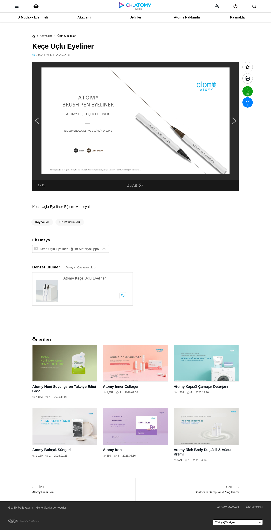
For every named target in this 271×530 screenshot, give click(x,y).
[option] (135, 120)
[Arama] (254, 6)
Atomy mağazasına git (79, 267)
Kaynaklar (46, 35)
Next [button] (234, 121)
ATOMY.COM (254, 507)
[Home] (36, 6)
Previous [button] (36, 121)
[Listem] (216, 6)
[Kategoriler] (17, 6)
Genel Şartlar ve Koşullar (51, 507)
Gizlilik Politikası (19, 507)
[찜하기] (122, 295)
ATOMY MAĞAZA (228, 507)
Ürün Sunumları (66, 35)
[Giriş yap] (235, 6)
